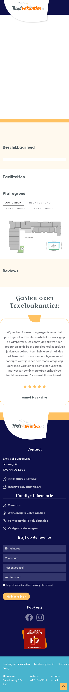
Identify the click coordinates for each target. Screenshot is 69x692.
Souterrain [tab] (13, 202)
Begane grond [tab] (40, 202)
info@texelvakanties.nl (24, 487)
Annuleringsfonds (43, 664)
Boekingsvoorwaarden (16, 664)
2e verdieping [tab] (42, 208)
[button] (22, 248)
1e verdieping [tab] (15, 208)
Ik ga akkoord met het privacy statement (29, 585)
